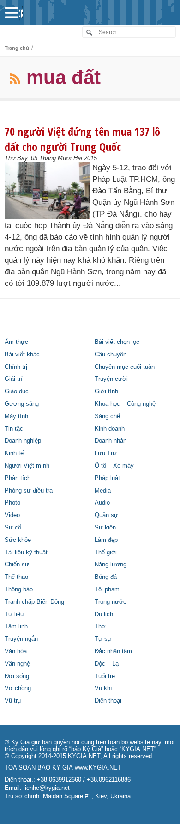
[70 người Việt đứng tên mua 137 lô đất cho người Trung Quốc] (47, 190)
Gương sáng (22, 404)
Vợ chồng (18, 688)
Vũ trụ (13, 701)
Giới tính (106, 391)
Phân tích (17, 478)
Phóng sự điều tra (29, 490)
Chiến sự (17, 564)
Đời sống (17, 676)
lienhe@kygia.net (47, 788)
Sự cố (13, 527)
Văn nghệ (17, 664)
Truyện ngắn (21, 639)
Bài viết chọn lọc (117, 342)
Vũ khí (103, 688)
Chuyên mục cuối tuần (125, 367)
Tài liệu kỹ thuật (26, 552)
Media (103, 490)
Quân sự (106, 515)
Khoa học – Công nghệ (125, 404)
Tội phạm (107, 589)
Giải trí (14, 379)
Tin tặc (14, 429)
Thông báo (19, 589)
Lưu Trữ (106, 453)
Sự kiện (105, 527)
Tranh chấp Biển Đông (34, 602)
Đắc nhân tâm (113, 651)
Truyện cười (111, 379)
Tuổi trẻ (105, 676)
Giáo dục (17, 391)
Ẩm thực (16, 342)
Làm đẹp (106, 540)
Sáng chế (107, 416)
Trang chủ (17, 48)
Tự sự (103, 639)
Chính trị (16, 367)
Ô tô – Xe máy (114, 466)
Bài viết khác (22, 354)
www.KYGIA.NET (98, 767)
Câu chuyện (110, 354)
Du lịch (104, 614)
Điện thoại (108, 701)
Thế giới (106, 552)
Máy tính (16, 416)
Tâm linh (16, 626)
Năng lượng (110, 564)
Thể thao (16, 577)
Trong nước (110, 602)
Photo (12, 502)
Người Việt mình (27, 466)
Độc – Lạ (107, 664)
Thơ (100, 626)
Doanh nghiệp (23, 441)
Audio (102, 502)
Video (12, 515)
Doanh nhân (110, 441)
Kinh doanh (110, 429)
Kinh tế (14, 453)
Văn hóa (16, 651)
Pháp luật (107, 478)
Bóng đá (106, 577)
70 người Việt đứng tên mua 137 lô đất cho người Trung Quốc (82, 139)
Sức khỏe (18, 540)
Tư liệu (14, 614)
